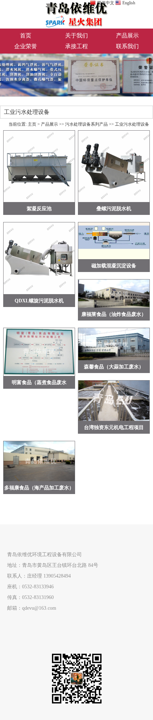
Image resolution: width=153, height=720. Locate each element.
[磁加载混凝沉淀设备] (114, 241)
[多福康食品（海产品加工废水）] (39, 461)
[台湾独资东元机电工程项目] (114, 400)
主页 (32, 124)
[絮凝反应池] (39, 166)
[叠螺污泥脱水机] (114, 166)
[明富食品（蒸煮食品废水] (39, 352)
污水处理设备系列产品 (86, 124)
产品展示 (127, 35)
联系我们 (127, 46)
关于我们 (76, 35)
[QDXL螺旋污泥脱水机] (39, 258)
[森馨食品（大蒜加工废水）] (114, 344)
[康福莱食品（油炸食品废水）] (114, 293)
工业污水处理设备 (132, 124)
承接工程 (76, 46)
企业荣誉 (25, 46)
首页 (25, 35)
